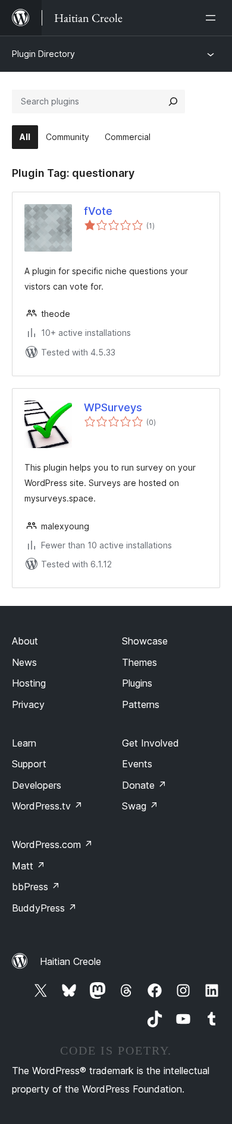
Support (29, 764)
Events (137, 764)
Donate (144, 785)
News (24, 662)
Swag (140, 806)
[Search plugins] (173, 101)
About (25, 641)
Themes (139, 662)
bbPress (36, 887)
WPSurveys (113, 407)
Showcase (145, 641)
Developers (36, 785)
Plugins (137, 683)
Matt (28, 866)
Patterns (140, 704)
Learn (24, 743)
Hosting (29, 683)
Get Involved (150, 743)
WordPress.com (52, 844)
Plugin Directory (43, 54)
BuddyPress (44, 908)
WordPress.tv (47, 806)
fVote (98, 211)
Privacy (28, 704)
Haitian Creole (70, 961)
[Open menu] (213, 18)
